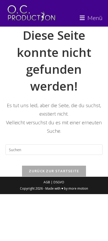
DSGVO (58, 182)
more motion (78, 188)
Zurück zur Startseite (54, 171)
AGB (47, 182)
